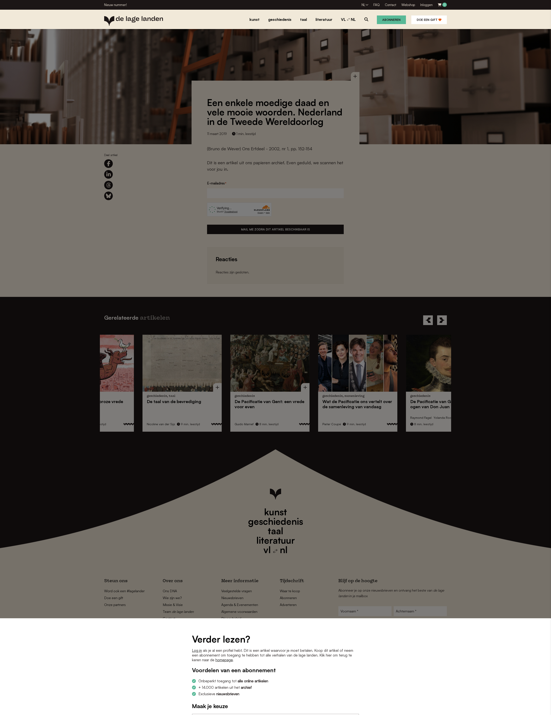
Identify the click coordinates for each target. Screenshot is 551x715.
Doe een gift (427, 19)
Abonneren (391, 19)
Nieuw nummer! (115, 5)
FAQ (376, 5)
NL (363, 5)
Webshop (408, 5)
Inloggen (426, 5)
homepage (224, 660)
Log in (197, 650)
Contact (390, 5)
